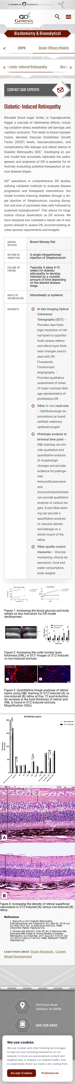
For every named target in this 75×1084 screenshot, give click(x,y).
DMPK (22, 48)
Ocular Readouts (41, 951)
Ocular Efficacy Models (54, 48)
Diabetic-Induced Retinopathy (26, 67)
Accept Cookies (21, 1073)
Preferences (50, 1073)
